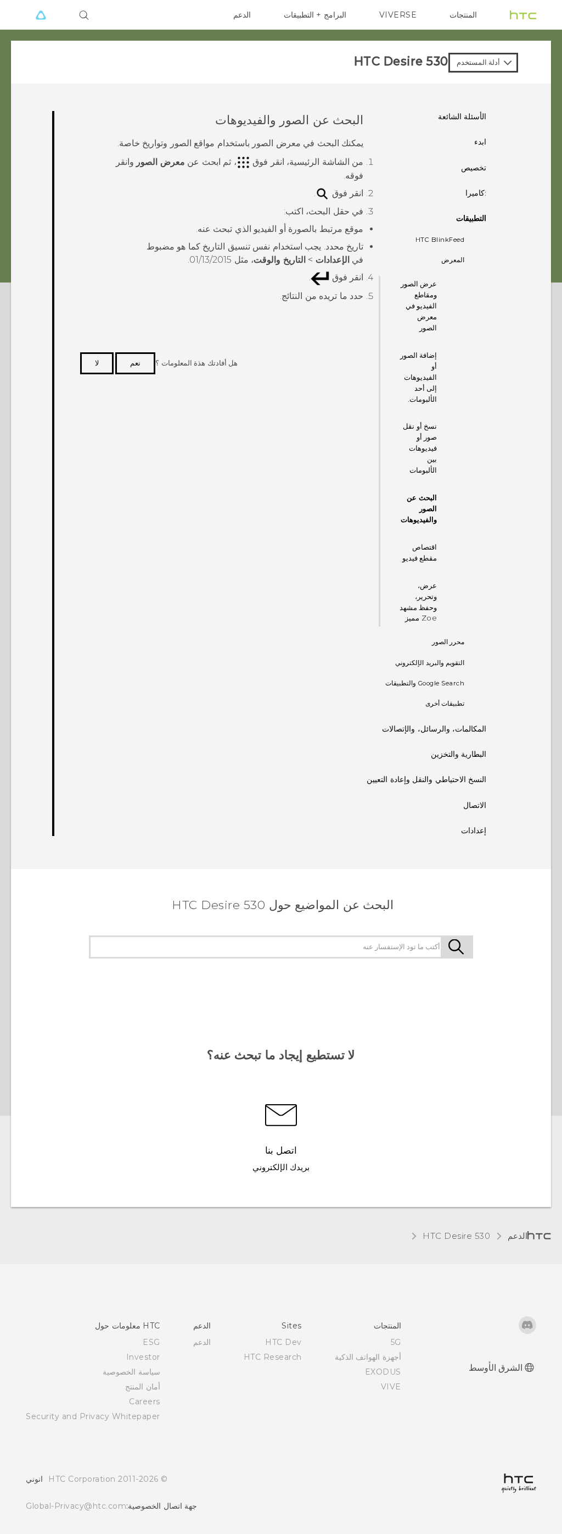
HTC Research (273, 1357)
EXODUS (383, 1372)
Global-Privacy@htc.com (76, 1506)
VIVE (391, 1387)
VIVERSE (398, 15)
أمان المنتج (142, 1387)
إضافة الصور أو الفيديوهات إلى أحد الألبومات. (418, 377)
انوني (34, 1479)
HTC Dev (283, 1342)
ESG (151, 1342)
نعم (135, 362)
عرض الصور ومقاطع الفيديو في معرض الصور (419, 305)
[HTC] (523, 14)
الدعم (242, 15)
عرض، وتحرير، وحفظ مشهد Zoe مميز (418, 602)
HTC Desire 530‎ (456, 1236)
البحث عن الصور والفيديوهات (419, 508)
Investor (143, 1357)
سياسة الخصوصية (131, 1372)
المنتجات (463, 15)
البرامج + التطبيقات (315, 15)
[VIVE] (40, 14)
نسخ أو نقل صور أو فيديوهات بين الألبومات (420, 448)
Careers (144, 1401)
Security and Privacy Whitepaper (93, 1416)
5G (396, 1342)
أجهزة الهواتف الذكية (368, 1357)
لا (97, 362)
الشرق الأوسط (496, 1368)
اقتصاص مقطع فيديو (419, 552)
